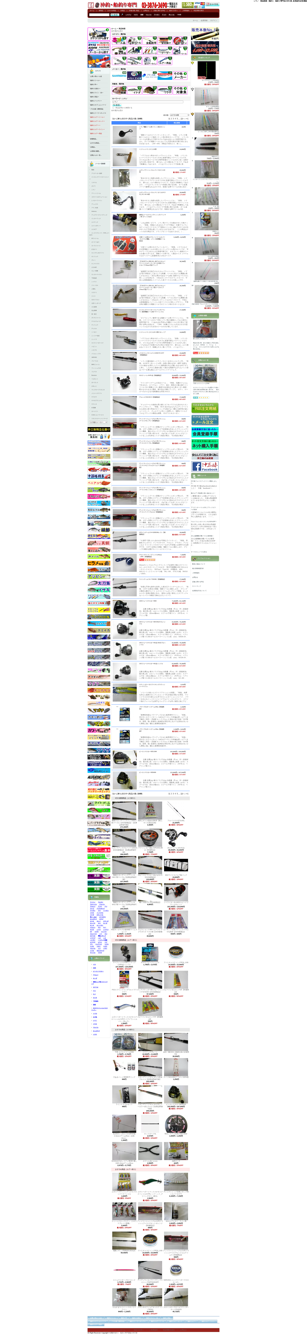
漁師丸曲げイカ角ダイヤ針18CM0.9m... (206, 281)
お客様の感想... (95, 151)
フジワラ (94, 371)
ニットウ (94, 339)
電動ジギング (102, 936)
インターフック (96, 218)
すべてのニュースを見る (199, 552)
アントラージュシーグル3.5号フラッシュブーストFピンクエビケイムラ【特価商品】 (152, 465)
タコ (106, 933)
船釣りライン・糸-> (96, 93)
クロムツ (92, 927)
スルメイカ (93, 933)
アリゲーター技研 (97, 173)
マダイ (136, 14)
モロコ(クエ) (100, 950)
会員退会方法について (199, 590)
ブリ (91, 944)
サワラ (92, 929)
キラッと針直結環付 (212, 106)
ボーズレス (95, 382)
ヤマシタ (94, 404)
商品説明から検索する (123, 108)
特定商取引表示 (199, 10)
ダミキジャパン (96, 317)
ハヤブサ (94, 350)
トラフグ (92, 938)
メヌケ (95, 1034)
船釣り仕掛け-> (95, 88)
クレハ (93, 260)
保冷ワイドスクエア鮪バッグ (176, 875)
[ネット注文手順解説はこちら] (205, 440)
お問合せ (146, 10)
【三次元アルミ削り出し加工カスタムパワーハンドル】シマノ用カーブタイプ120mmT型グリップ (152, 287)
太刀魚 (95, 1017)
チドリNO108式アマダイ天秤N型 (176, 1077)
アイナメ (92, 902)
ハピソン (94, 346)
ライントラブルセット (124, 1104)
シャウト (94, 281)
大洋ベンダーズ (96, 303)
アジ (106, 906)
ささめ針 (94, 267)
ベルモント (95, 379)
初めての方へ (173, 10)
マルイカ (148, 14)
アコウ (164, 14)
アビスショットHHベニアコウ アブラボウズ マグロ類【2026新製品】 (150, 932)
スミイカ (103, 931)
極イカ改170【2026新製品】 (150, 902)
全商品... (93, 147)
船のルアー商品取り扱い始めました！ (203, 493)
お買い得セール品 (96, 76)
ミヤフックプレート (150, 1052)
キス (99, 923)
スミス (93, 296)
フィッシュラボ (96, 368)
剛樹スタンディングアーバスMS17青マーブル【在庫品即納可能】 (124, 904)
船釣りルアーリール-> (97, 117)
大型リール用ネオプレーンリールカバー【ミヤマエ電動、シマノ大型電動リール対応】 (152, 239)
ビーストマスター (98, 971)
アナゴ (92, 908)
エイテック (95, 222)
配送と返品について (198, 564)
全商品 (122, 10)
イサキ (92, 912)
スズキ (97, 931)
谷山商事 (94, 310)
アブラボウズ (101, 908)
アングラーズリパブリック (99, 215)
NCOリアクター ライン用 (176, 1221)
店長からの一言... (95, 155)
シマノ (93, 189)
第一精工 (94, 314)
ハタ (104, 938)
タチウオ (92, 936)
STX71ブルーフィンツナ (150, 962)
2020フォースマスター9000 (147, 601)
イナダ (92, 915)
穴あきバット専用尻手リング (124, 1077)
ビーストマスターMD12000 (148, 751)
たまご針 (216, 206)
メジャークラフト (97, 393)
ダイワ (93, 186)
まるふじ (94, 386)
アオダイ (100, 902)
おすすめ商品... (95, 143)
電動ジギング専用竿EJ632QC (124, 1251)
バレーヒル (95, 361)
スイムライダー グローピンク (124, 1280)
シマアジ (128, 14)
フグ (106, 942)
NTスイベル (95, 238)
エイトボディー (96, 225)
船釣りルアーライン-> (97, 129)
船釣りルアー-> (95, 125)
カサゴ (101, 919)
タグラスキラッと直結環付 (210, 80)
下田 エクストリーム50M (124, 1052)
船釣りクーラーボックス (98, 113)
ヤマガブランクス (97, 400)
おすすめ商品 (111, 10)
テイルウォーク (96, 321)
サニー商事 (95, 271)
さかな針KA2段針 (213, 256)
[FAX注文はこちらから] (205, 404)
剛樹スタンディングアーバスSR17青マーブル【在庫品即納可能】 (124, 877)
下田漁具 (94, 278)
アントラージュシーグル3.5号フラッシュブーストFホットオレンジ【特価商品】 (150, 1223)
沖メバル (171, 14)
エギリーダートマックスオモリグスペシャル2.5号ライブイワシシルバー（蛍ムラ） (124, 1019)
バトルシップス (96, 353)
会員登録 (204, 20)
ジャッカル (95, 285)
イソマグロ (100, 912)
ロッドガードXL (150, 1134)
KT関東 (94, 407)
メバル (92, 950)
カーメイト (95, 411)
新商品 (101, 10)
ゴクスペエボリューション (99, 197)
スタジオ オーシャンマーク (100, 418)
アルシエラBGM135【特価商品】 (150, 397)
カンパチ (92, 923)
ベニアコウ (98, 944)
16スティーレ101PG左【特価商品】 (150, 375)
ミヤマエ (94, 182)
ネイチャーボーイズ (97, 343)
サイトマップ (196, 586)
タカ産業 (94, 307)
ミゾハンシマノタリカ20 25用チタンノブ (152, 332)
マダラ (105, 946)
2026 (94, 968)
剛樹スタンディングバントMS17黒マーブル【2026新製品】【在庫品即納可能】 (124, 823)
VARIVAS (94, 357)
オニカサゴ (93, 919)
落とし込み (93, 917)
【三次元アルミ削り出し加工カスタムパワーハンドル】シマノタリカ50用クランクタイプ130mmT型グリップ (152, 263)
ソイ (100, 933)
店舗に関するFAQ (159, 10)
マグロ (107, 944)
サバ (104, 927)
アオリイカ (93, 904)
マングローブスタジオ (98, 389)
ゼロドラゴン (95, 299)
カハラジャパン (96, 245)
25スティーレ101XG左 (176, 848)
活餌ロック (176, 1161)
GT (91, 931)
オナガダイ (102, 917)
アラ (99, 910)
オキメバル (100, 915)
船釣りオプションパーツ (98, 105)
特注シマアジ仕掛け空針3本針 (176, 1134)
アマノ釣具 (95, 207)
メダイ (105, 948)
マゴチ (92, 946)
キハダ (105, 923)
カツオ (92, 921)
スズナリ (94, 292)
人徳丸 (93, 289)
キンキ (92, 925)
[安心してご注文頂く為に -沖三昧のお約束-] (205, 452)
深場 (141, 14)
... (179, 119)
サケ (99, 927)
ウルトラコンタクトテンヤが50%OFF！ (204, 521)
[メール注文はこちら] (205, 416)
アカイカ (102, 904)
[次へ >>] (184, 119)
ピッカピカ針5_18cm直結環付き (208, 131)
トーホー (94, 332)
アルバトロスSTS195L (176, 821)
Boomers (94, 375)
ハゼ (99, 938)
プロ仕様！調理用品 (96, 109)
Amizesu (94, 211)
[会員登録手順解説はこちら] (205, 428)
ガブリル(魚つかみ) (150, 1161)
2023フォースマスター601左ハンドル (151, 663)
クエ (94, 990)
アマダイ (157, 14)
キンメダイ (100, 925)
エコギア (94, 229)
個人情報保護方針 (198, 568)
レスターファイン (97, 200)
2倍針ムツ (215, 231)
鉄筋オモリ (215, 156)
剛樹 (93, 169)
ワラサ (100, 952)
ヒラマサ (92, 942)
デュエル (94, 328)
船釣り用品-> (94, 97)
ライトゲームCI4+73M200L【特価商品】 (152, 579)
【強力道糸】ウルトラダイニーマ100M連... (205, 304)
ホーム (92, 10)
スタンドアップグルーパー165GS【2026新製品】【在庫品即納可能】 (124, 850)
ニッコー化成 (95, 335)
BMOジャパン (96, 364)
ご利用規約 (185, 10)
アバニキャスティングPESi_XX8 (176, 962)
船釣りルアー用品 (96, 133)
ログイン (213, 20)
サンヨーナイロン (97, 274)
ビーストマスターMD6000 (147, 772)
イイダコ (106, 910)
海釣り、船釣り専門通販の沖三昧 (125, 1333)
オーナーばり (95, 242)
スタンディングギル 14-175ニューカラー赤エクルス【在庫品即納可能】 (150, 1106)
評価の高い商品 (134, 10)
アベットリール (96, 193)
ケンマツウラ (95, 263)
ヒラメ (100, 942)
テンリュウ (95, 325)
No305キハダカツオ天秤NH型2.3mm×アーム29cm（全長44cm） (124, 1136)
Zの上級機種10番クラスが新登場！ (202, 536)
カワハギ (106, 921)
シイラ (99, 929)
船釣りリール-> (95, 80)
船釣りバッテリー (96, 101)
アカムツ (92, 906)
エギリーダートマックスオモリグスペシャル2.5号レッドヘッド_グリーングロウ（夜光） (150, 1194)
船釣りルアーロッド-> (97, 121)
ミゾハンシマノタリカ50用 (147, 149)
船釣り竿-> (93, 84)
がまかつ (94, 249)
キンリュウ (95, 256)
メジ (99, 948)
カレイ (99, 921)
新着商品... (93, 139)
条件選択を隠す (117, 31)
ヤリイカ (92, 952)
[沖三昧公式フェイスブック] (205, 462)
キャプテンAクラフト (98, 253)
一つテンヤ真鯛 (102, 940)
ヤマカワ (94, 397)
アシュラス (95, 204)
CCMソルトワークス (98, 415)
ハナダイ (92, 940)
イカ (94, 964)
